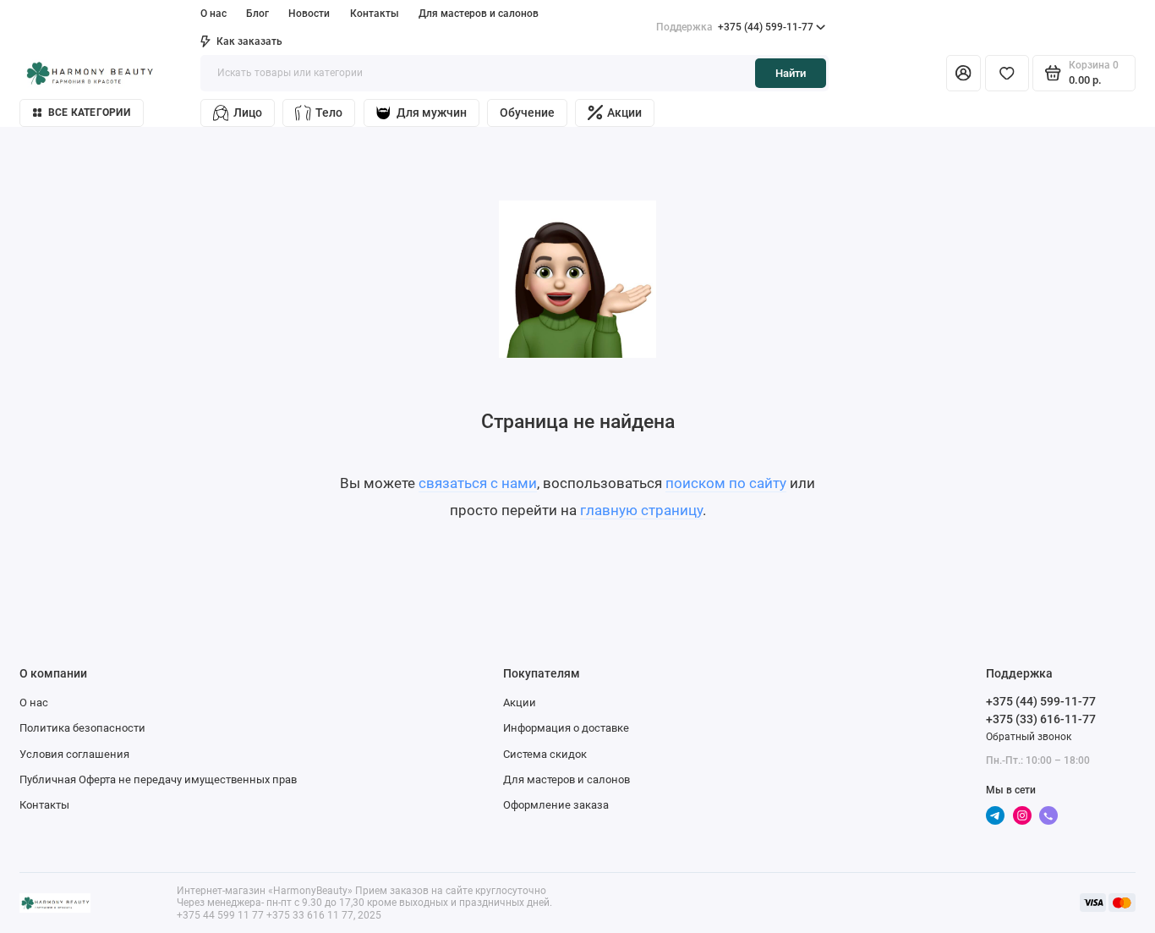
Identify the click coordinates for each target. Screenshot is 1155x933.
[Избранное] (1007, 73)
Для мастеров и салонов (479, 13)
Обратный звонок (1028, 737)
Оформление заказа (556, 805)
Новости (309, 13)
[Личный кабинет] (963, 73)
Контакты (374, 13)
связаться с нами (478, 483)
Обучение (527, 112)
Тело (328, 112)
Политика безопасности (82, 728)
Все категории (89, 112)
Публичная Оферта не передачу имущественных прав (158, 779)
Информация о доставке (566, 728)
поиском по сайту (725, 483)
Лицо (247, 112)
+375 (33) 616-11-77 (1041, 719)
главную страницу (641, 510)
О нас (33, 702)
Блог (257, 13)
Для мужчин (432, 112)
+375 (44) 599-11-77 (734, 27)
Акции (624, 112)
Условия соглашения (74, 754)
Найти (790, 73)
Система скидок (545, 754)
